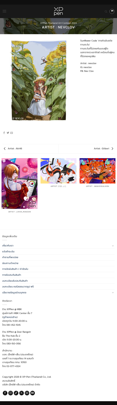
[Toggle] (113, 245)
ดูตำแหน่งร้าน (10, 317)
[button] (4, 11)
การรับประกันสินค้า (11, 275)
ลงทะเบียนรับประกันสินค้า (15, 281)
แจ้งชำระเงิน (8, 251)
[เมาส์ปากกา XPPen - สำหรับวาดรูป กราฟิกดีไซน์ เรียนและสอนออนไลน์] (58, 11)
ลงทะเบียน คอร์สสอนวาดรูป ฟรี (18, 286)
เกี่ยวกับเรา (7, 245)
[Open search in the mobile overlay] (106, 11)
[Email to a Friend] (11, 133)
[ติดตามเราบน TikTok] (16, 393)
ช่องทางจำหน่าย (10, 263)
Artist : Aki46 (14, 148)
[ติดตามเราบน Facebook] (5, 393)
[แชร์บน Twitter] (8, 133)
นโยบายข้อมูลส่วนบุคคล (14, 292)
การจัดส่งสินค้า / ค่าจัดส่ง (15, 269)
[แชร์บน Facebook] (4, 133)
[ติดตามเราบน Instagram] (10, 393)
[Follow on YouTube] (32, 393)
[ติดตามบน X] (21, 393)
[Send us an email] (27, 393)
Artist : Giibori (102, 148)
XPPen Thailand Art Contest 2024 (58, 23)
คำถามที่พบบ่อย (10, 257)
